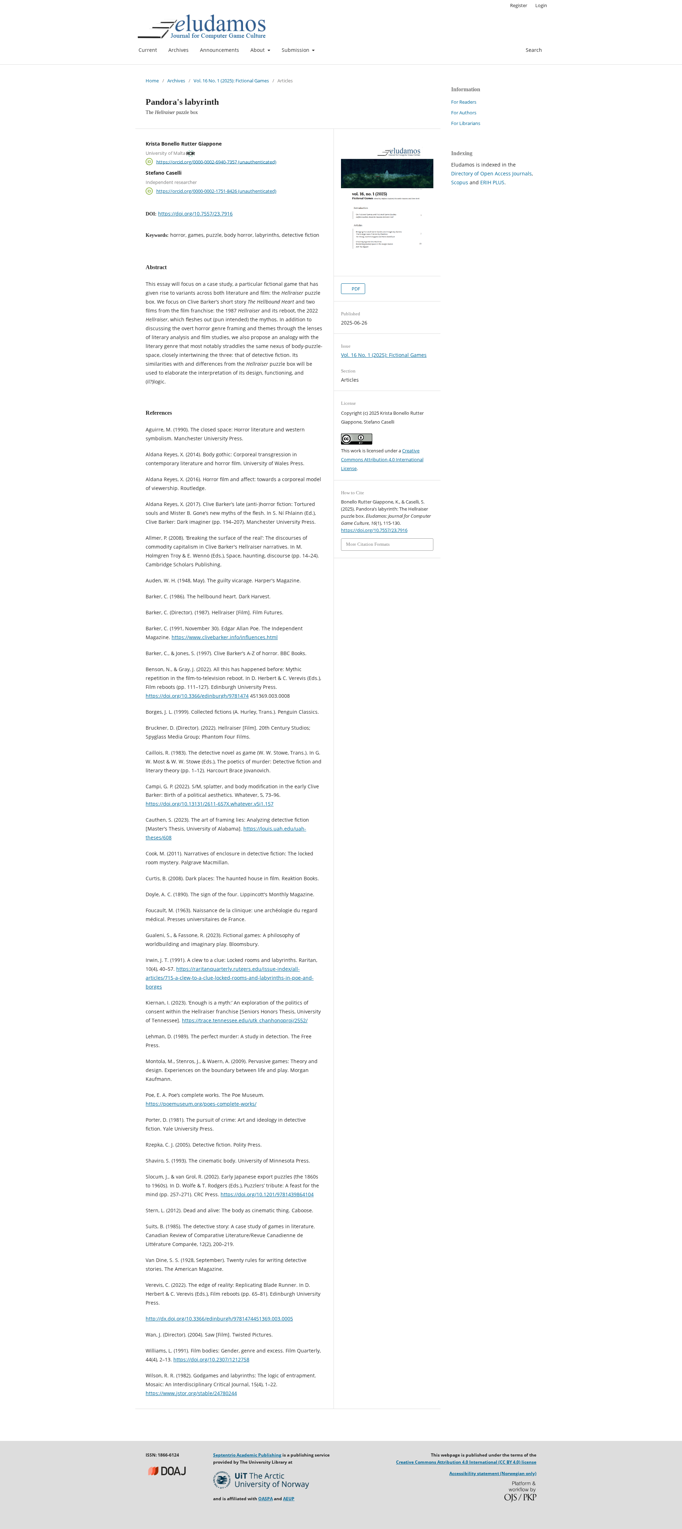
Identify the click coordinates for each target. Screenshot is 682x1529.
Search (533, 50)
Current (148, 50)
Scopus (459, 182)
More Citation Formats (368, 544)
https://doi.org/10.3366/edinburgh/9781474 (197, 695)
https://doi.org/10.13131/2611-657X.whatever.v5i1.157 (210, 803)
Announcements (219, 50)
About (258, 50)
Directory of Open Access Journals (491, 173)
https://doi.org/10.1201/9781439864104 (267, 1194)
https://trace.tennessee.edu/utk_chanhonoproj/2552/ (245, 1020)
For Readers (463, 102)
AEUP (288, 1499)
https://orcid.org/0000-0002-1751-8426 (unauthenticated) (216, 191)
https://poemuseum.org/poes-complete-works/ (201, 1103)
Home (152, 80)
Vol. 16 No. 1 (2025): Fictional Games (231, 80)
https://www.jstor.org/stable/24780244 (191, 1393)
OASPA (265, 1499)
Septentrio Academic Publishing (247, 1455)
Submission (296, 50)
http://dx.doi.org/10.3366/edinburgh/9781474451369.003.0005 (219, 1318)
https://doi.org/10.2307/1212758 (211, 1359)
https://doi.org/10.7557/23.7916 (195, 213)
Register (518, 5)
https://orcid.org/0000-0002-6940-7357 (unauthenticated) (216, 161)
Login (541, 5)
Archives (178, 50)
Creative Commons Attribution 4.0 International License (382, 459)
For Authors (463, 112)
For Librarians (465, 123)
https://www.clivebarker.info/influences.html (225, 637)
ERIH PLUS (492, 182)
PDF (355, 288)
